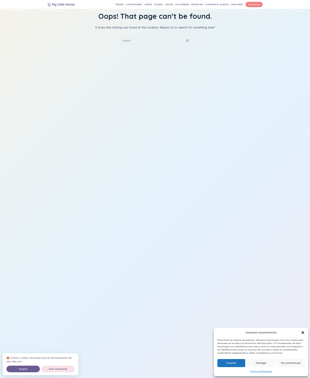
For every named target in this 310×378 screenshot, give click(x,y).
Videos (148, 4)
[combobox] (151, 40)
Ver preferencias (291, 363)
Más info (17, 361)
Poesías (119, 4)
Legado (158, 4)
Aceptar (231, 363)
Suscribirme (254, 4)
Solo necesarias (58, 368)
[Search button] (187, 40)
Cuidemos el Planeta (217, 4)
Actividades (182, 4)
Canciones (237, 4)
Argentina (197, 4)
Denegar (261, 363)
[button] (303, 332)
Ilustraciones (134, 4)
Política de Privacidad (261, 371)
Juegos (169, 4)
